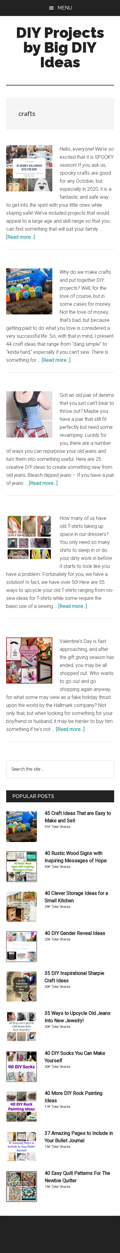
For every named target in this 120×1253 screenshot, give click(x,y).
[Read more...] (20, 237)
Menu (65, 8)
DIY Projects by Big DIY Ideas (60, 47)
